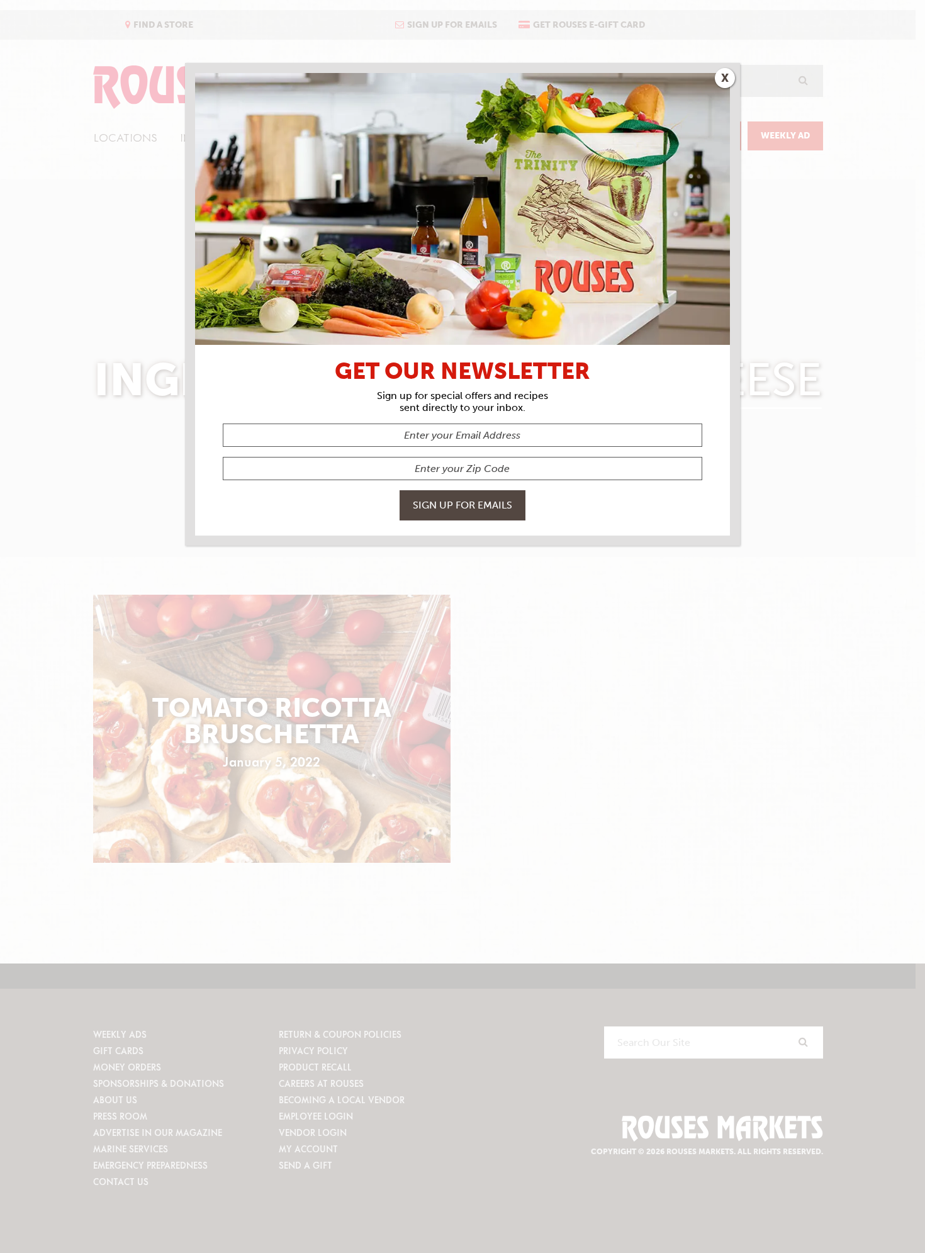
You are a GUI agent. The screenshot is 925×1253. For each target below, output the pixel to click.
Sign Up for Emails (462, 505)
